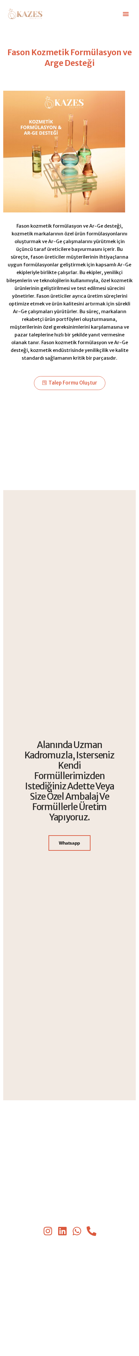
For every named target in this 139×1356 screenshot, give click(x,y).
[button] (125, 14)
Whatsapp (69, 843)
